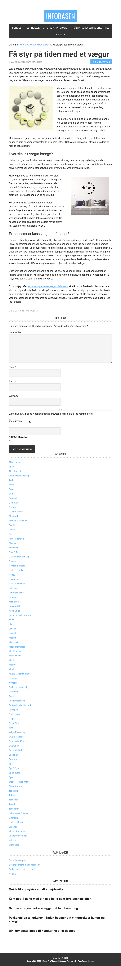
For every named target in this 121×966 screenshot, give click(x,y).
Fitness (12, 543)
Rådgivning (14, 714)
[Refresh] (30, 421)
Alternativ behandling (19, 475)
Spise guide (14, 772)
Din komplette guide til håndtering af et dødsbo (42, 930)
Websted (13, 395)
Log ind (91, 961)
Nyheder (13, 682)
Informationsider (16, 592)
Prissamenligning (17, 700)
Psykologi (13, 709)
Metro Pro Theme (49, 961)
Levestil (12, 633)
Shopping (13, 754)
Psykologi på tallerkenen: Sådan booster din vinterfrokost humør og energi (57, 919)
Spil (10, 763)
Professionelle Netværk (20, 705)
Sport (11, 777)
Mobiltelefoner (15, 651)
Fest (11, 534)
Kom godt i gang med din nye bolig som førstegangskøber (50, 898)
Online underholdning (19, 687)
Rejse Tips (14, 723)
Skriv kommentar (101, 62)
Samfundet (14, 745)
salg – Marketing (17, 732)
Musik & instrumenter (19, 673)
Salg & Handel (16, 736)
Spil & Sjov (14, 768)
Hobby (12, 574)
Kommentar (15, 332)
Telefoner (13, 799)
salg (11, 727)
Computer (13, 502)
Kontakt (12, 873)
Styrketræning (15, 786)
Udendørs (13, 817)
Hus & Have (24, 310)
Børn (11, 493)
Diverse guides (16, 511)
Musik (12, 669)
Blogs (11, 484)
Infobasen (60, 16)
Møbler (34, 310)
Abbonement (15, 462)
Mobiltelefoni (15, 655)
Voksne (12, 840)
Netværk (13, 678)
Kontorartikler (15, 606)
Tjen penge (14, 808)
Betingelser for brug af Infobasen (24, 864)
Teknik (12, 795)
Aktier (11, 466)
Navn (12, 367)
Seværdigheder (16, 750)
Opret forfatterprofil (18, 860)
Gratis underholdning (19, 556)
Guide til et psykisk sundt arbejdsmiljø (36, 889)
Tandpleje (13, 790)
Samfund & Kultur (17, 741)
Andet (11, 480)
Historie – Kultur (16, 570)
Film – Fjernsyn (16, 538)
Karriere (13, 597)
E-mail (13, 381)
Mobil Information (17, 646)
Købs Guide (14, 610)
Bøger (12, 489)
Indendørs (13, 588)
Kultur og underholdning (20, 615)
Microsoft (13, 642)
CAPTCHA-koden (18, 437)
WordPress (82, 961)
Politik (12, 696)
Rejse (11, 718)
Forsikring (13, 547)
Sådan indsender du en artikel (23, 869)
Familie (12, 525)
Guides (12, 561)
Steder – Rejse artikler (19, 781)
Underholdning (16, 822)
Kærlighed (14, 601)
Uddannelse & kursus (19, 813)
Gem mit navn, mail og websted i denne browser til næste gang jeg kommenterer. (51, 413)
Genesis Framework (67, 961)
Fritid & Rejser (15, 552)
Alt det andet (15, 471)
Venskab (13, 826)
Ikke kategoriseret (17, 583)
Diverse (12, 507)
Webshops (14, 844)
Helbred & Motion (17, 565)
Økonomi (13, 691)
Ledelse (12, 628)
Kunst (11, 619)
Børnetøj (13, 498)
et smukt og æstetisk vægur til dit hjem (48, 286)
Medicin (12, 637)
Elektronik (13, 516)
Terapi (12, 804)
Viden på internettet (18, 831)
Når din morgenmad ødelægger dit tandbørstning (43, 908)
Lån (10, 624)
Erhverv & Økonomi (18, 520)
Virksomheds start (18, 835)
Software (13, 759)
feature (12, 529)
